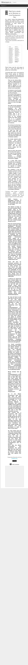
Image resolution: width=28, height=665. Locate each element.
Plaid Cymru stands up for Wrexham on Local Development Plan (14, 14)
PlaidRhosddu (15, 458)
